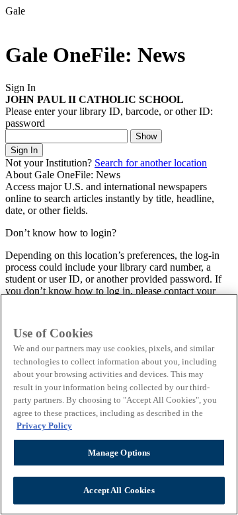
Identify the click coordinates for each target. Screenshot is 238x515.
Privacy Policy (44, 425)
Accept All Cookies (118, 490)
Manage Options (119, 453)
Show (146, 136)
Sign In (24, 150)
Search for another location (151, 162)
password (25, 123)
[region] (119, 404)
